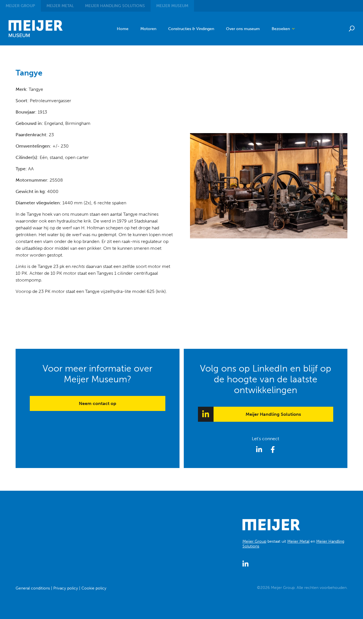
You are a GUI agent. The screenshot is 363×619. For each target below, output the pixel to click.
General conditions (33, 588)
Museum (172, 5)
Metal (60, 5)
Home (122, 28)
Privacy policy (65, 588)
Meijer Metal (298, 541)
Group (20, 5)
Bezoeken (281, 28)
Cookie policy (93, 588)
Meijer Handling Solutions (273, 414)
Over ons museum (243, 28)
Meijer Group (254, 541)
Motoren (148, 28)
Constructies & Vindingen (191, 28)
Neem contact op (97, 403)
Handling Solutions (115, 5)
